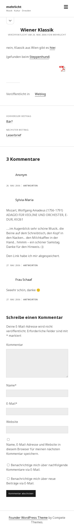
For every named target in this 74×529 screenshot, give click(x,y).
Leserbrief (13, 135)
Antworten (30, 185)
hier (52, 48)
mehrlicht (13, 7)
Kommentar (14, 345)
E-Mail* (11, 403)
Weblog (40, 94)
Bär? (9, 121)
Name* (11, 385)
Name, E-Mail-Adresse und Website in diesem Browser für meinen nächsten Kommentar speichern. (33, 449)
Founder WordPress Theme (28, 518)
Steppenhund (39, 57)
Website (12, 422)
